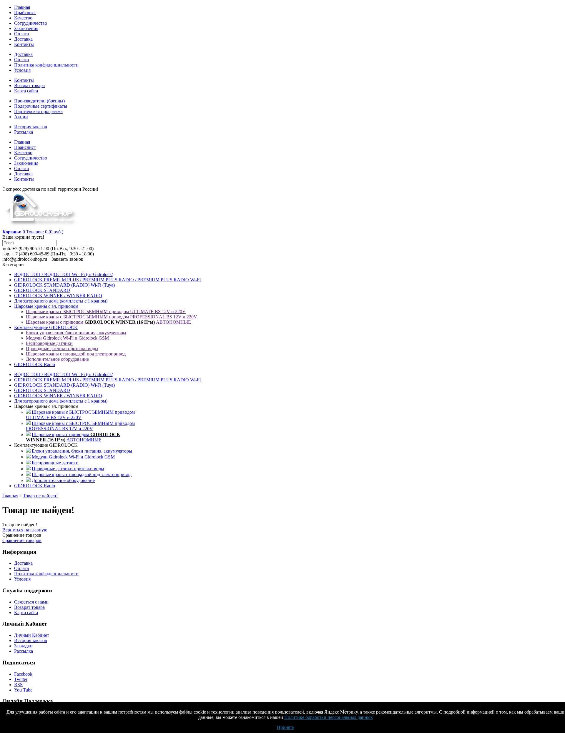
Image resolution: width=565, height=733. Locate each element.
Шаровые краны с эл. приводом (46, 306)
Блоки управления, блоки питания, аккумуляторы (76, 332)
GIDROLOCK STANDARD (42, 290)
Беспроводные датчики (49, 343)
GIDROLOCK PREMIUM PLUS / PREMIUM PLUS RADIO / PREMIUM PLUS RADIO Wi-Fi (107, 279)
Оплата (21, 33)
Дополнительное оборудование (57, 359)
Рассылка (23, 131)
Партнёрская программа (38, 111)
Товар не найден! (40, 495)
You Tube (23, 689)
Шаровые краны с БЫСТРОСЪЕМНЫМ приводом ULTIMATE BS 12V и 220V (106, 311)
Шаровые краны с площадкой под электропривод (76, 353)
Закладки (23, 645)
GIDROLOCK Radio (34, 364)
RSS (18, 684)
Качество (23, 17)
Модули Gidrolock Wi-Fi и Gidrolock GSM (67, 337)
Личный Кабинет (31, 635)
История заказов (30, 126)
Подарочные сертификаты (40, 106)
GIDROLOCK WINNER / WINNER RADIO (58, 295)
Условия (22, 70)
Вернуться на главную (24, 529)
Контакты (24, 44)
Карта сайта (26, 90)
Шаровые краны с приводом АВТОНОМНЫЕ (108, 322)
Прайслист (25, 12)
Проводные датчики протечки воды (62, 348)
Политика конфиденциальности (46, 64)
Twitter (20, 679)
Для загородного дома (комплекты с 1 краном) (60, 300)
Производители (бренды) (39, 100)
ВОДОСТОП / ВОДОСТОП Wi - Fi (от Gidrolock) (63, 274)
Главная (22, 7)
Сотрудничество (30, 23)
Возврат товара (29, 85)
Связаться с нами (31, 601)
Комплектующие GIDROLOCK (46, 327)
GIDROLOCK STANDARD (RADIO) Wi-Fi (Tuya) (64, 284)
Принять (285, 727)
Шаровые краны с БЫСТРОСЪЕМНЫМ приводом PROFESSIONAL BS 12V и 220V (111, 316)
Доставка (23, 38)
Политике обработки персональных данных (328, 717)
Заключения (26, 28)
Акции (21, 116)
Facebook (23, 674)
